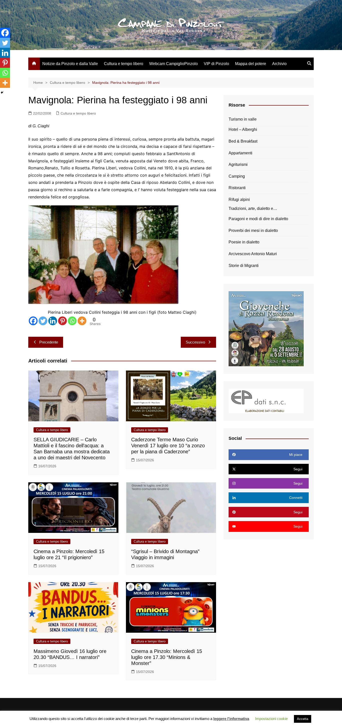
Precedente (48, 342)
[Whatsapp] (72, 320)
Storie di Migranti (244, 265)
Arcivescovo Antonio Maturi (253, 254)
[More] (82, 320)
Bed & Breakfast (243, 141)
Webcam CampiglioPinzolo (173, 64)
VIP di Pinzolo (216, 64)
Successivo (195, 342)
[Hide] (2, 93)
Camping (237, 176)
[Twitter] (43, 320)
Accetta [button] (302, 719)
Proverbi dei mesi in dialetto (253, 230)
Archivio (279, 64)
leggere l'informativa (231, 718)
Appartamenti (240, 153)
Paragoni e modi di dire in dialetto (258, 219)
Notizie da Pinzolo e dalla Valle (70, 64)
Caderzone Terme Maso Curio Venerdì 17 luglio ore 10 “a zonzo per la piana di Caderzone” (168, 445)
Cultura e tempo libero (123, 64)
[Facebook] (33, 320)
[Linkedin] (52, 320)
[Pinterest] (62, 320)
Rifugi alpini (239, 199)
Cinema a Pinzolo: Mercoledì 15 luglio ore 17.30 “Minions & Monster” (166, 657)
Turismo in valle (243, 119)
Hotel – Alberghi (243, 129)
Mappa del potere (250, 64)
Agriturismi (238, 164)
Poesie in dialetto (244, 242)
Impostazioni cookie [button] (271, 718)
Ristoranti (237, 188)
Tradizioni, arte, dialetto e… (253, 208)
